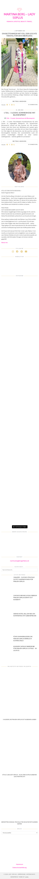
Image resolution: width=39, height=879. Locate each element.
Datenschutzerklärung (19, 867)
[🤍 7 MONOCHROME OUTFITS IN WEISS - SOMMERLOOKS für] (19, 493)
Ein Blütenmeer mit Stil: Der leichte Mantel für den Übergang (19, 34)
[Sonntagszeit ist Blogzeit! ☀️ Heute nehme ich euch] (19, 452)
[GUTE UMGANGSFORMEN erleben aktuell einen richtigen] (19, 432)
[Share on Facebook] (7, 104)
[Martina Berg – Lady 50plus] (19, 12)
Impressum (19, 864)
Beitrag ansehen (19, 101)
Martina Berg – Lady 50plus (19, 15)
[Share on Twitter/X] (9, 104)
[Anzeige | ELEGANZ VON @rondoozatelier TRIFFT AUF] (19, 329)
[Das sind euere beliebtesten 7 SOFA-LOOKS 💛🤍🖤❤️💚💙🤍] (19, 288)
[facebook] (17, 251)
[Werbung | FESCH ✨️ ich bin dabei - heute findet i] (19, 370)
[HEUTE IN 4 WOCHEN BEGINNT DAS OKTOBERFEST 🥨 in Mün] (19, 411)
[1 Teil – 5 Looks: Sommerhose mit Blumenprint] (19, 118)
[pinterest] (21, 251)
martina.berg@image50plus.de (19, 561)
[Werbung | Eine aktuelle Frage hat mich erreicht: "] (19, 513)
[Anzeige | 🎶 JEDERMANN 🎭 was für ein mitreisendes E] (19, 309)
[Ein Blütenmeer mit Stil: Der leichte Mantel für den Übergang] (19, 86)
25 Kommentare (33, 104)
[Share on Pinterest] (12, 104)
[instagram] (13, 251)
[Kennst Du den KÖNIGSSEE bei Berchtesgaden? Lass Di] (19, 473)
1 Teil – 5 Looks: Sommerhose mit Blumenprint (19, 114)
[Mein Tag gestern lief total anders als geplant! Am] (19, 391)
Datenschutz (31, 874)
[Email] (26, 251)
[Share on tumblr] (14, 104)
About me (4, 242)
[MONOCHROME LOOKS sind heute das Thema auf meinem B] (19, 350)
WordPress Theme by (19, 876)
